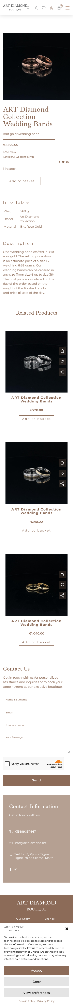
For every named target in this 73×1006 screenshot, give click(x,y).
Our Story (23, 919)
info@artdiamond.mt (30, 843)
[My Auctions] (51, 8)
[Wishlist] (44, 8)
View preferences (36, 993)
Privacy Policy (46, 1001)
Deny (37, 982)
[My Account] (36, 8)
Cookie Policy (27, 1001)
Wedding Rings (25, 156)
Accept (36, 970)
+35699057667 (25, 831)
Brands (50, 919)
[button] (67, 929)
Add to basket (21, 181)
